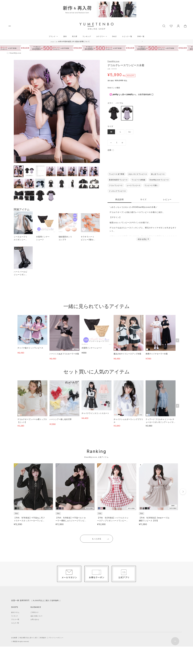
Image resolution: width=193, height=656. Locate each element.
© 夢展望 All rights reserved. (20, 641)
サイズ (143, 199)
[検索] (164, 25)
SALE (114, 36)
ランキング (86, 36)
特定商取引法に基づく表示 (29, 638)
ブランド (52, 36)
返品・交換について (36, 616)
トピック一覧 (127, 36)
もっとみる (96, 539)
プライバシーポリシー (55, 638)
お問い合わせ (34, 619)
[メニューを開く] (10, 26)
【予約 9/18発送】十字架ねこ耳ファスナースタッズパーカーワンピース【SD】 (29, 521)
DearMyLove (113, 61)
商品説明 (119, 199)
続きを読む (142, 239)
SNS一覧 (140, 36)
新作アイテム (15, 612)
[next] (183, 492)
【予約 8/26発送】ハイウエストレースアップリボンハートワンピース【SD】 (113, 521)
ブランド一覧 (15, 619)
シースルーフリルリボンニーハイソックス (20, 240)
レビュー (167, 199)
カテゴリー (100, 36)
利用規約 (43, 638)
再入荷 (74, 36)
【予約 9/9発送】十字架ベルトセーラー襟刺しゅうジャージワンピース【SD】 (71, 521)
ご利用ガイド (34, 612)
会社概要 (14, 638)
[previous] (9, 492)
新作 (65, 36)
